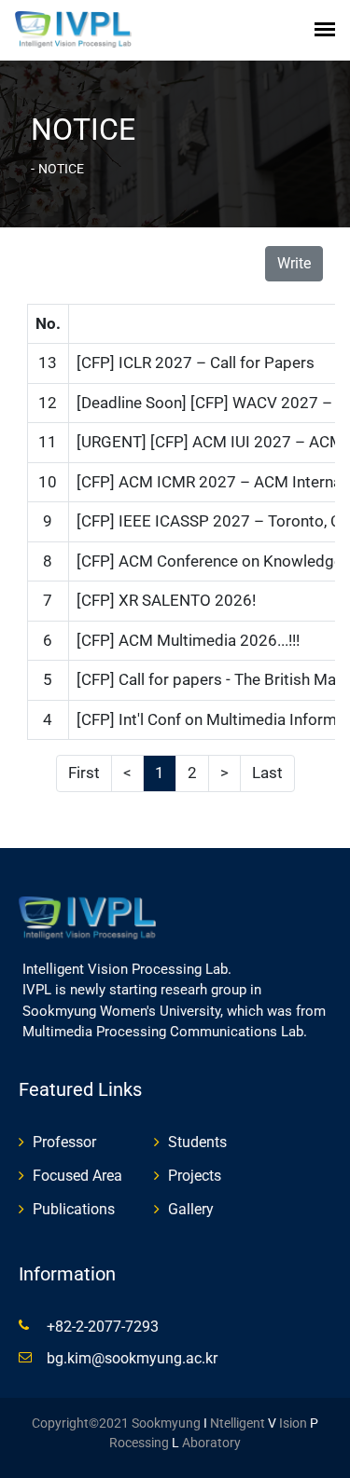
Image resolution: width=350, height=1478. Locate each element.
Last (267, 772)
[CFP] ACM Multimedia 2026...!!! (188, 640)
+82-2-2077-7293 (103, 1326)
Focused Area (77, 1175)
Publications (74, 1209)
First (84, 772)
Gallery (191, 1209)
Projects (194, 1175)
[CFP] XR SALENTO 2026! (166, 600)
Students (197, 1142)
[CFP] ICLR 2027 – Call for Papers (196, 362)
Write (294, 263)
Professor (64, 1142)
